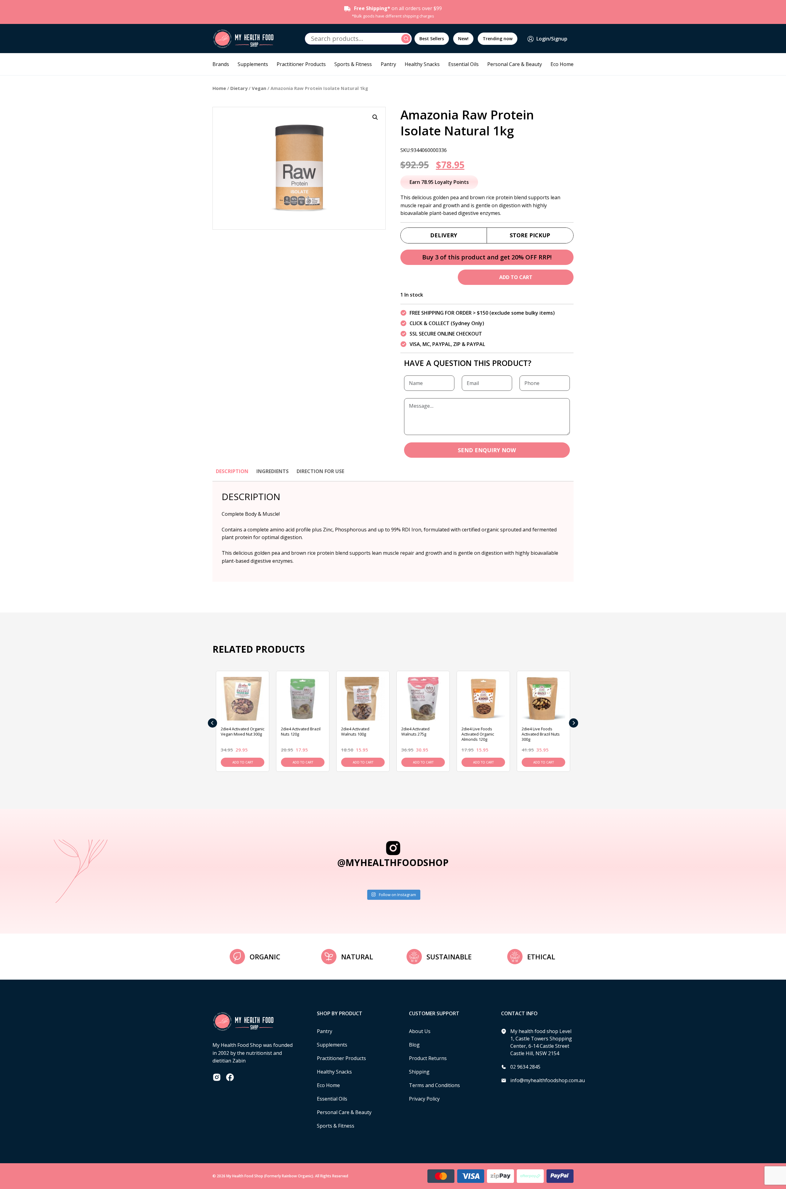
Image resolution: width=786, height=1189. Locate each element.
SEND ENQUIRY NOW (487, 450)
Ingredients (272, 471)
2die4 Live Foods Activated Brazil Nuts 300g (541, 734)
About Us (419, 1031)
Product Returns (428, 1058)
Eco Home (562, 64)
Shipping (419, 1071)
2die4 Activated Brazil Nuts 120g (301, 731)
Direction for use (320, 471)
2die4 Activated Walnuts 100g (355, 731)
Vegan (259, 88)
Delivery (443, 235)
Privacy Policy (424, 1098)
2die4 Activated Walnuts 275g (415, 731)
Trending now (497, 38)
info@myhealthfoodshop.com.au (547, 1080)
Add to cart (515, 277)
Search (407, 38)
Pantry (388, 64)
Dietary (238, 88)
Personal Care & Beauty (514, 64)
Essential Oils (463, 64)
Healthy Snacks (422, 64)
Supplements (253, 64)
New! (463, 38)
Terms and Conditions (434, 1085)
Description (232, 471)
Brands (220, 64)
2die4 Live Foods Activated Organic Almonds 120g (477, 734)
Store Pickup (530, 235)
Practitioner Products (301, 64)
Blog (414, 1044)
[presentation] (212, 723)
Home (219, 88)
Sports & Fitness (353, 64)
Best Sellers (431, 38)
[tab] (232, 474)
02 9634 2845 (525, 1066)
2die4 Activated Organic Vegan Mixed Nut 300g (242, 731)
